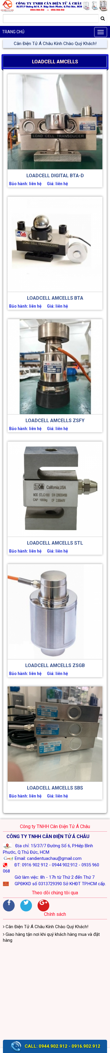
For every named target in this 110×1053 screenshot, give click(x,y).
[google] (43, 905)
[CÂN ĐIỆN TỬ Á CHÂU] (55, 6)
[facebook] (9, 905)
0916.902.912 (86, 1046)
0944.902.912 (53, 1046)
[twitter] (26, 905)
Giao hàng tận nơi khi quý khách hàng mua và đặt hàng (51, 937)
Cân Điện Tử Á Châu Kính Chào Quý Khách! (55, 43)
